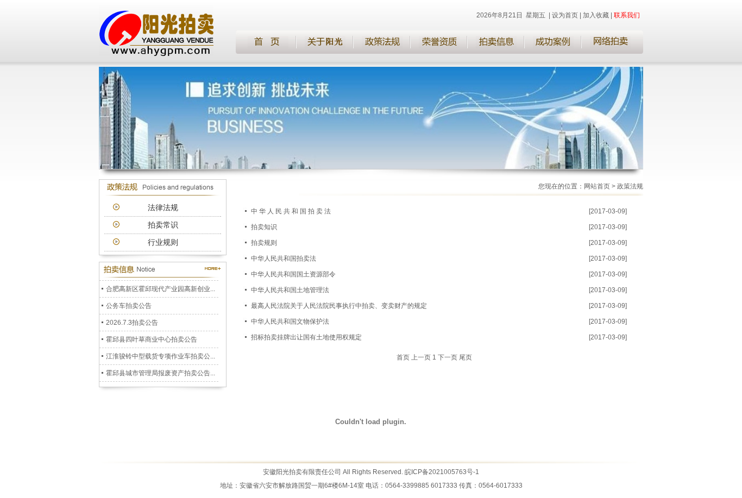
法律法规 (163, 207)
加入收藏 (596, 15)
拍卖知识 (264, 227)
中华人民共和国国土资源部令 (293, 274)
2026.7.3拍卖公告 (132, 320)
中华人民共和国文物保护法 (290, 321)
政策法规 (630, 186)
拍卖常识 (163, 224)
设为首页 (565, 15)
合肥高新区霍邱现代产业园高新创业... (160, 286)
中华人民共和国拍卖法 (283, 258)
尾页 (465, 357)
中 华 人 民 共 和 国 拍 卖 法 (294, 211)
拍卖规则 (264, 243)
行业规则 (163, 242)
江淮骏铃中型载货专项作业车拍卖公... (160, 353)
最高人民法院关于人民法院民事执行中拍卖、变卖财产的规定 (339, 306)
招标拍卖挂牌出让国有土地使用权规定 (306, 337)
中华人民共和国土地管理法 (290, 290)
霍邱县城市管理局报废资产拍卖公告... (160, 370)
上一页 (421, 357)
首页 (403, 357)
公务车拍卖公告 (129, 303)
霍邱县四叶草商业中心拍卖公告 (151, 337)
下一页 (447, 357)
